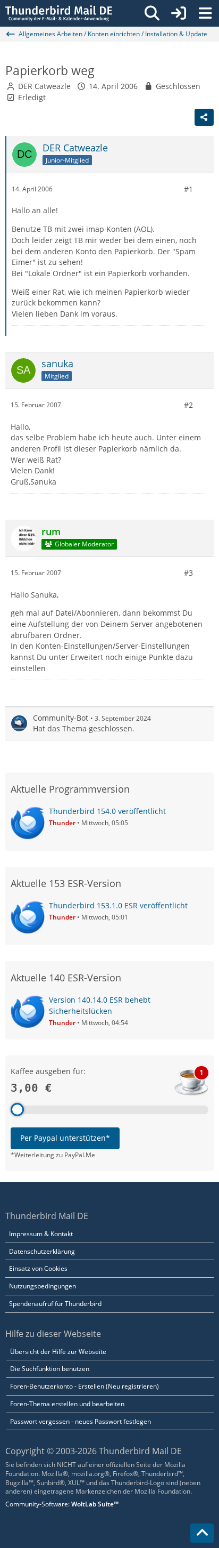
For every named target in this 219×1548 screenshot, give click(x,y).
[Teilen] (204, 117)
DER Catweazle (44, 86)
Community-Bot (60, 718)
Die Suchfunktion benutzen (49, 1368)
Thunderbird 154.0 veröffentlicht (107, 811)
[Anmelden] (178, 13)
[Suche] (152, 13)
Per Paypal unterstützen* (65, 1138)
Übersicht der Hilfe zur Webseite (58, 1351)
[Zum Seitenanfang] (202, 1533)
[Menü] (205, 13)
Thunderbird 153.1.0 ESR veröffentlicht (118, 905)
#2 (188, 405)
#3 (188, 573)
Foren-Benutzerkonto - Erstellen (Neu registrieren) (84, 1386)
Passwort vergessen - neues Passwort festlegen (80, 1421)
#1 (188, 189)
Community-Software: (62, 1504)
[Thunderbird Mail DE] (58, 13)
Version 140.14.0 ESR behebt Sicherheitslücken (99, 1005)
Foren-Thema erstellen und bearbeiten (67, 1403)
